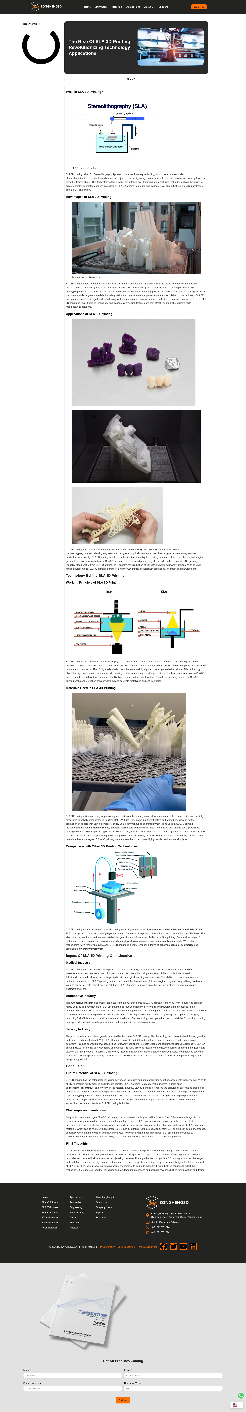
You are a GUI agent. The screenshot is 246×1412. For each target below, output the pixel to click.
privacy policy (107, 1247)
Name (26, 1370)
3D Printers (101, 6)
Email (127, 1370)
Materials (117, 6)
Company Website (133, 1383)
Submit (123, 1400)
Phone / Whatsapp (32, 1383)
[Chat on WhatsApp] (241, 1398)
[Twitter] (173, 1246)
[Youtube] (183, 1246)
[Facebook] (163, 1246)
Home (87, 6)
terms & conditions (147, 1247)
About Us (149, 6)
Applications (133, 6)
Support (163, 6)
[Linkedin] (193, 1246)
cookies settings (126, 1247)
